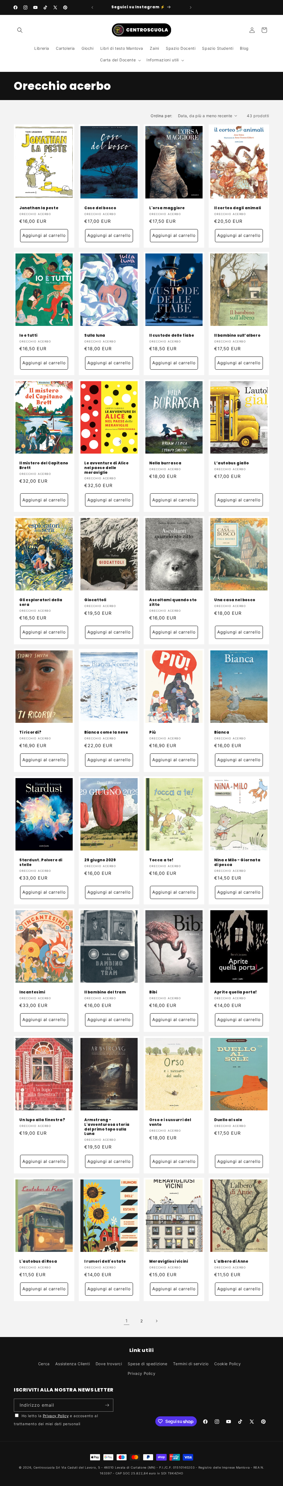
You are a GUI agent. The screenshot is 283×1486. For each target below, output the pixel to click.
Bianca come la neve (106, 732)
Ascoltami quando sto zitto (173, 602)
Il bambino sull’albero (237, 335)
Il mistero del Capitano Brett (43, 465)
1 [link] (126, 1320)
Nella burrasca (165, 463)
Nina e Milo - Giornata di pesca (237, 862)
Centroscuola (44, 1467)
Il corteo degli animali (237, 208)
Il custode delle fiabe (171, 335)
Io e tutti (28, 335)
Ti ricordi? (30, 732)
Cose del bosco (100, 208)
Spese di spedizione (147, 1363)
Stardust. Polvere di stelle (40, 862)
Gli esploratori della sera (40, 602)
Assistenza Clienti (72, 1363)
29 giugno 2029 (100, 860)
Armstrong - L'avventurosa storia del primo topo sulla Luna (107, 1127)
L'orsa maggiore (167, 208)
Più (152, 732)
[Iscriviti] (107, 1405)
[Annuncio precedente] (92, 7)
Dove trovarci (109, 1363)
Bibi (153, 992)
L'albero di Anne (231, 1261)
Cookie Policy (227, 1363)
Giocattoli (95, 600)
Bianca (221, 732)
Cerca (44, 1363)
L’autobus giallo (231, 463)
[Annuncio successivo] (191, 7)
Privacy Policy (141, 1373)
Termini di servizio (190, 1363)
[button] (20, 30)
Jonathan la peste (38, 208)
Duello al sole (228, 1120)
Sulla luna (94, 335)
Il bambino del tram (105, 992)
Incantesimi (32, 992)
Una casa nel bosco (234, 600)
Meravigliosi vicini (168, 1261)
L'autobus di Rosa (38, 1261)
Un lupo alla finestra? (42, 1120)
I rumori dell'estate (105, 1261)
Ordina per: (161, 115)
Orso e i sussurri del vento (170, 1122)
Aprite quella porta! (235, 992)
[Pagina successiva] (156, 1321)
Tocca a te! (161, 860)
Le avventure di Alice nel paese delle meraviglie (106, 468)
